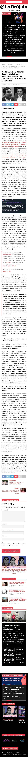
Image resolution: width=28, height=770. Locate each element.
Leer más (14, 52)
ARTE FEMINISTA (7, 608)
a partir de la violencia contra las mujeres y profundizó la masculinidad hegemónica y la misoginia (14, 155)
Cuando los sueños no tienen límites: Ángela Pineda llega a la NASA (12, 627)
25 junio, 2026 (13, 593)
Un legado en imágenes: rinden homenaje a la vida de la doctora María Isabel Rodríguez (13, 649)
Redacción (14, 84)
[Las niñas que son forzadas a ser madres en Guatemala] (5, 584)
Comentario (5, 510)
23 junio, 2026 (13, 603)
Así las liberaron (8, 721)
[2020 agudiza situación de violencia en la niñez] (14, 679)
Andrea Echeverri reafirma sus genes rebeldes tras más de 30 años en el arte (14, 27)
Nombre (4, 524)
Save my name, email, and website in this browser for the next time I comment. (13, 545)
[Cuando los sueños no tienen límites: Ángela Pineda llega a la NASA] (14, 616)
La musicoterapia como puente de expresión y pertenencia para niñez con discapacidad (14, 654)
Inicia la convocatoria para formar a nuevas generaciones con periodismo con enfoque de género (17, 600)
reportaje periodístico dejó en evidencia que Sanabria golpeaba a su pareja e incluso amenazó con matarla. (14, 144)
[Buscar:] (14, 2)
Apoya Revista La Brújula (11, 748)
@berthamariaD (7, 254)
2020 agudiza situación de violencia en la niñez (13, 688)
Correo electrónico (7, 530)
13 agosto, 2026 (13, 585)
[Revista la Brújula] (14, 7)
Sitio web (4, 536)
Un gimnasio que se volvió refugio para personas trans (17, 590)
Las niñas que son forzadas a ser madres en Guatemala (17, 582)
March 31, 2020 (7, 271)
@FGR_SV (8, 262)
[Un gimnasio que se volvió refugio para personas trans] (5, 591)
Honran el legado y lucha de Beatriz (14, 663)
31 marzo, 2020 (6, 84)
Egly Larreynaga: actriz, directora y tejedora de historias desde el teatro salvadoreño (14, 659)
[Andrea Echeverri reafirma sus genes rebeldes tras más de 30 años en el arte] (14, 17)
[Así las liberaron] (10, 711)
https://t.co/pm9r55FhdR (9, 266)
